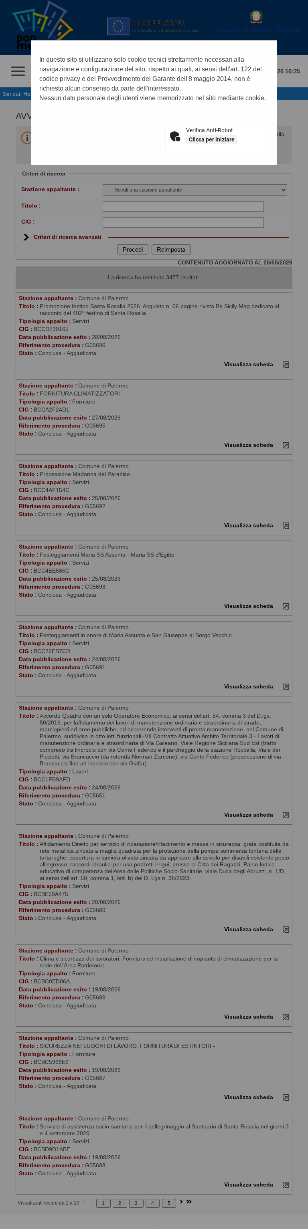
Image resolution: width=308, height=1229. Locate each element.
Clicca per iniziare (212, 139)
